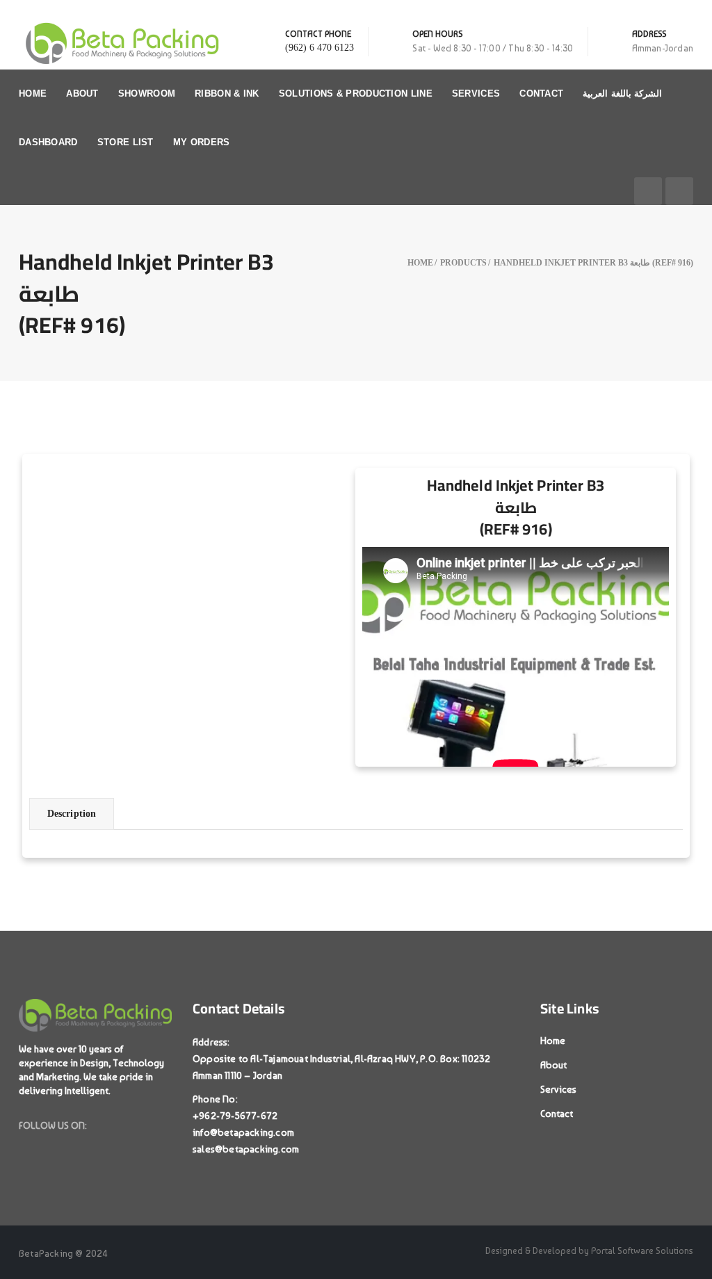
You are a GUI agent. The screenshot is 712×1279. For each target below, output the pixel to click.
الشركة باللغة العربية (622, 93)
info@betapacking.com (243, 1132)
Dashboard (48, 142)
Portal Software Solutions (642, 1251)
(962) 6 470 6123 (319, 47)
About (82, 93)
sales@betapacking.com (246, 1149)
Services (476, 93)
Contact (541, 93)
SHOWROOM (146, 93)
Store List (125, 142)
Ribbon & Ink (227, 93)
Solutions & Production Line (355, 93)
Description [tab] (71, 813)
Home (33, 93)
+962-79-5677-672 (235, 1115)
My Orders (201, 142)
